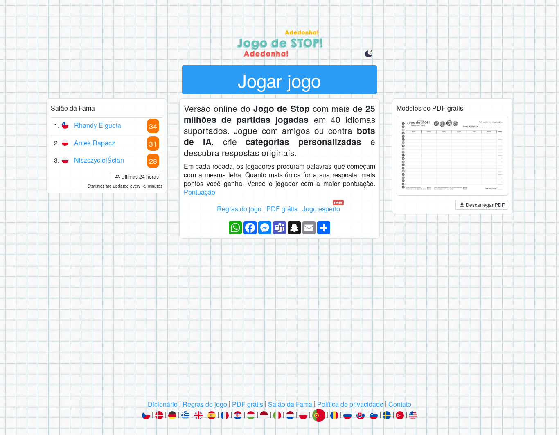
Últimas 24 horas (140, 176)
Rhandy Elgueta (97, 125)
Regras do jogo (239, 208)
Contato (399, 404)
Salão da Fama (290, 404)
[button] (369, 54)
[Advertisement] (279, 322)
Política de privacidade (350, 404)
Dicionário (163, 404)
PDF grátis (282, 208)
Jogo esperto (322, 209)
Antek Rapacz (94, 142)
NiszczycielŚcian (99, 160)
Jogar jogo (279, 80)
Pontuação (199, 192)
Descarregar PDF (485, 204)
